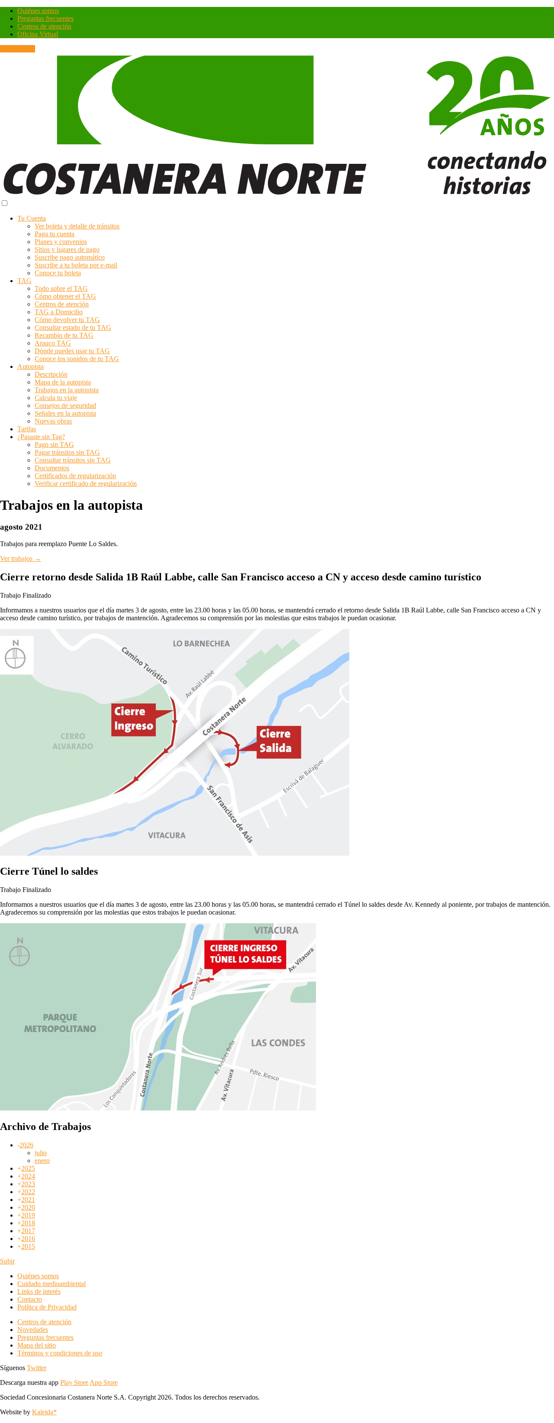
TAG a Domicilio (59, 312)
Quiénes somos (38, 10)
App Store (104, 1382)
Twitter (36, 1367)
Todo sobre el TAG (61, 288)
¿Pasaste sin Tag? (41, 436)
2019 (28, 1215)
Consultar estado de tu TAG (73, 327)
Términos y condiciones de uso (59, 1353)
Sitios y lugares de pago (67, 249)
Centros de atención (44, 26)
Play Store (74, 1382)
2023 (28, 1184)
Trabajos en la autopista (67, 390)
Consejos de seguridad (65, 405)
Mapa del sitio (36, 1345)
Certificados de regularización (75, 475)
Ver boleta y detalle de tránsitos (77, 226)
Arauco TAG (53, 343)
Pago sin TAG (54, 444)
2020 (28, 1207)
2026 (26, 1145)
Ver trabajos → (20, 558)
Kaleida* (44, 1412)
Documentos (52, 468)
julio (41, 1152)
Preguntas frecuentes (45, 18)
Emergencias (17, 48)
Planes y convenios (61, 241)
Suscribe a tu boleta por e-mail (76, 265)
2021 (28, 1199)
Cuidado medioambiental (51, 1283)
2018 (28, 1223)
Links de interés (39, 1291)
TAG (24, 280)
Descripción (51, 374)
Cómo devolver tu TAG (67, 319)
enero (42, 1160)
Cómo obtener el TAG (65, 296)
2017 (28, 1230)
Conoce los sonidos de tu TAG (77, 358)
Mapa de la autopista (63, 382)
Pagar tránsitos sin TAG (67, 452)
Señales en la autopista (65, 413)
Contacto (29, 1299)
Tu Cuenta (31, 218)
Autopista (30, 366)
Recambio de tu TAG (64, 335)
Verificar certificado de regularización (86, 483)
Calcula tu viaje (56, 397)
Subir (7, 1261)
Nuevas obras (53, 421)
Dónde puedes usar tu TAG (72, 351)
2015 (28, 1246)
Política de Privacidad (47, 1307)
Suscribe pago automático (70, 257)
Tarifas (26, 429)
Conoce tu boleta (58, 273)
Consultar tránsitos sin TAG (73, 460)
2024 (28, 1176)
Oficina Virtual (37, 34)
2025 (28, 1168)
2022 (28, 1191)
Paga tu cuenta (54, 234)
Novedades (32, 1329)
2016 (28, 1238)
